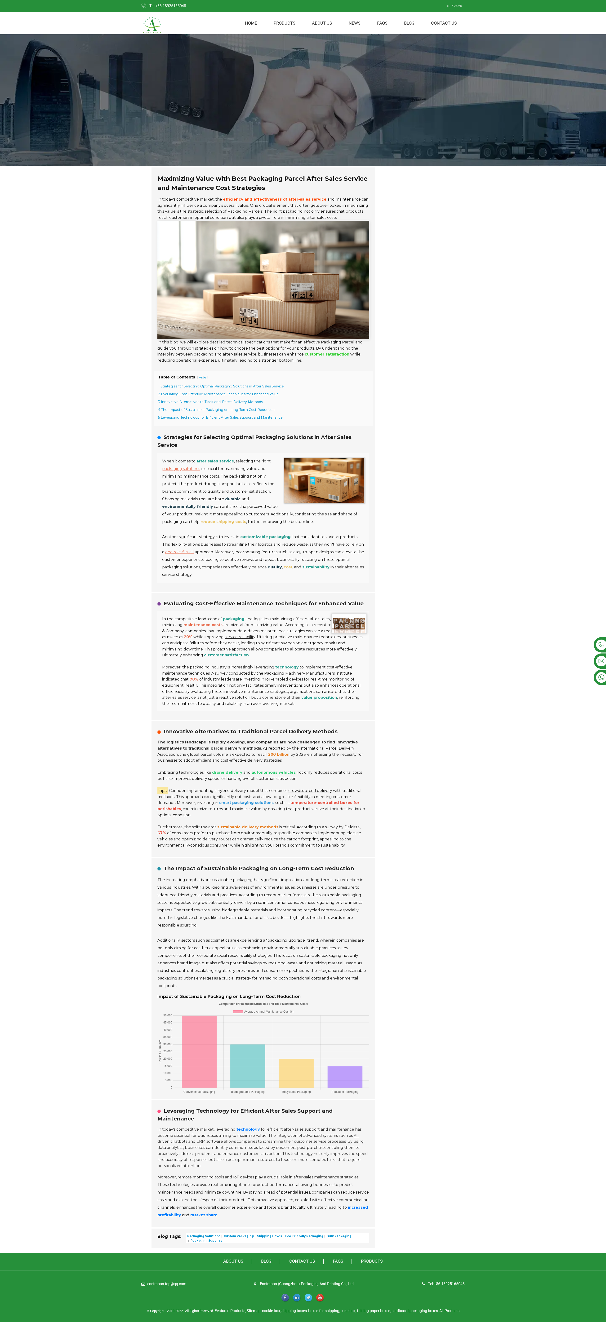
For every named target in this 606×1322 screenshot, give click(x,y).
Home (251, 23)
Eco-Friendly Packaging (304, 1236)
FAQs (382, 23)
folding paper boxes (373, 1311)
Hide (202, 377)
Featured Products (230, 1311)
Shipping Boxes (269, 1236)
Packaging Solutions (203, 1236)
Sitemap (254, 1311)
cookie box (271, 1311)
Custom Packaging (238, 1236)
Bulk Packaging (339, 1236)
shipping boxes (294, 1311)
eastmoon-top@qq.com (166, 1284)
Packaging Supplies (206, 1240)
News (355, 23)
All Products (449, 1311)
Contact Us (444, 23)
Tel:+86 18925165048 (167, 6)
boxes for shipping (323, 1311)
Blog (409, 23)
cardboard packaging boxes (415, 1311)
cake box (348, 1311)
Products (284, 23)
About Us (322, 23)
